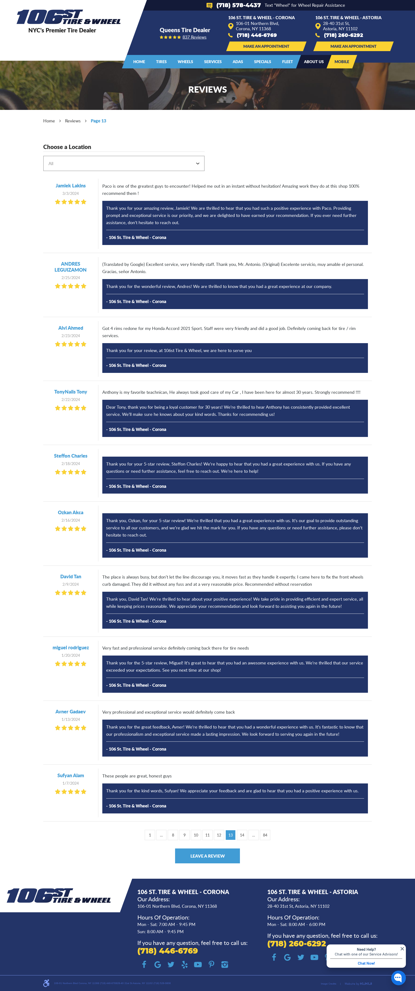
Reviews (73, 121)
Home (139, 61)
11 (207, 835)
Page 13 (98, 121)
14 (242, 835)
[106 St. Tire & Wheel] (69, 17)
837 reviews (195, 37)
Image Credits (328, 983)
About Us (314, 61)
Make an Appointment (266, 46)
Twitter (171, 964)
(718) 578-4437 (238, 5)
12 (219, 835)
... (161, 835)
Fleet (287, 61)
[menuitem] (139, 61)
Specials (262, 61)
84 (265, 835)
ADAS (238, 61)
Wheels (185, 61)
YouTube (198, 964)
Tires (161, 61)
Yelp (184, 964)
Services (213, 61)
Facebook (144, 964)
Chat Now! (366, 963)
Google (157, 964)
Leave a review (207, 856)
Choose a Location (67, 147)
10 (196, 835)
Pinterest (211, 964)
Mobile (342, 61)
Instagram (225, 964)
